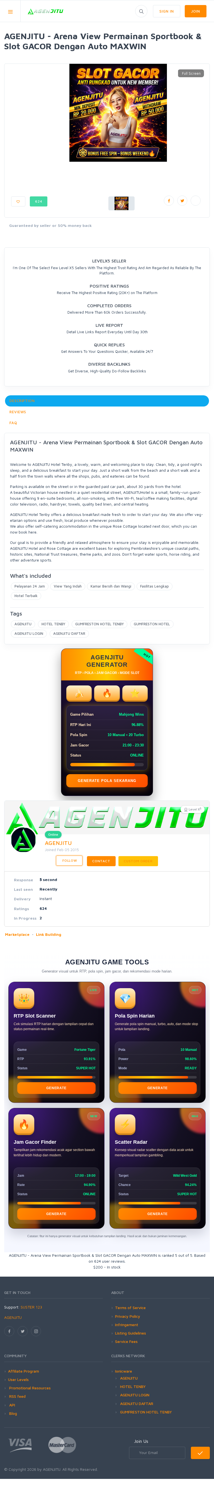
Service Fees (126, 1341)
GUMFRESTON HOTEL (152, 624)
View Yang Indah (68, 586)
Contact (101, 861)
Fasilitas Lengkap (154, 586)
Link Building (48, 934)
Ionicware (123, 1371)
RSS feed (17, 1396)
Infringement (126, 1324)
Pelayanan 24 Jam (29, 586)
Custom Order (138, 861)
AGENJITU (22, 624)
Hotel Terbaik (26, 595)
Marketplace (17, 934)
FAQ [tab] (13, 423)
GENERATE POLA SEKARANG (107, 781)
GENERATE (56, 1088)
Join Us (141, 1441)
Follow (69, 860)
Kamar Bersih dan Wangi (111, 586)
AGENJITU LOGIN (28, 633)
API (11, 1405)
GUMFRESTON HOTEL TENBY (99, 624)
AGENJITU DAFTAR (69, 633)
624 (38, 201)
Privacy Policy (127, 1316)
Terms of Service (130, 1307)
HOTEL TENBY (53, 624)
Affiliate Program (23, 1371)
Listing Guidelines (130, 1333)
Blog (12, 1413)
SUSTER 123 (31, 1307)
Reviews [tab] (17, 412)
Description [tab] (22, 400)
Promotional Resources (29, 1387)
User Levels (18, 1379)
